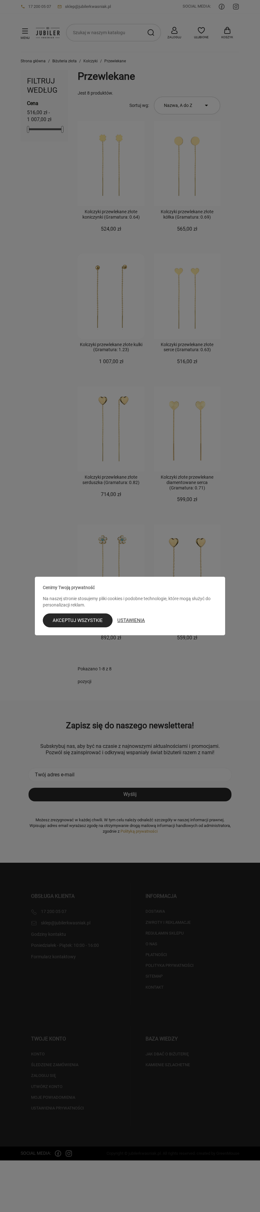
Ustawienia (131, 620)
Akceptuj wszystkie (78, 620)
